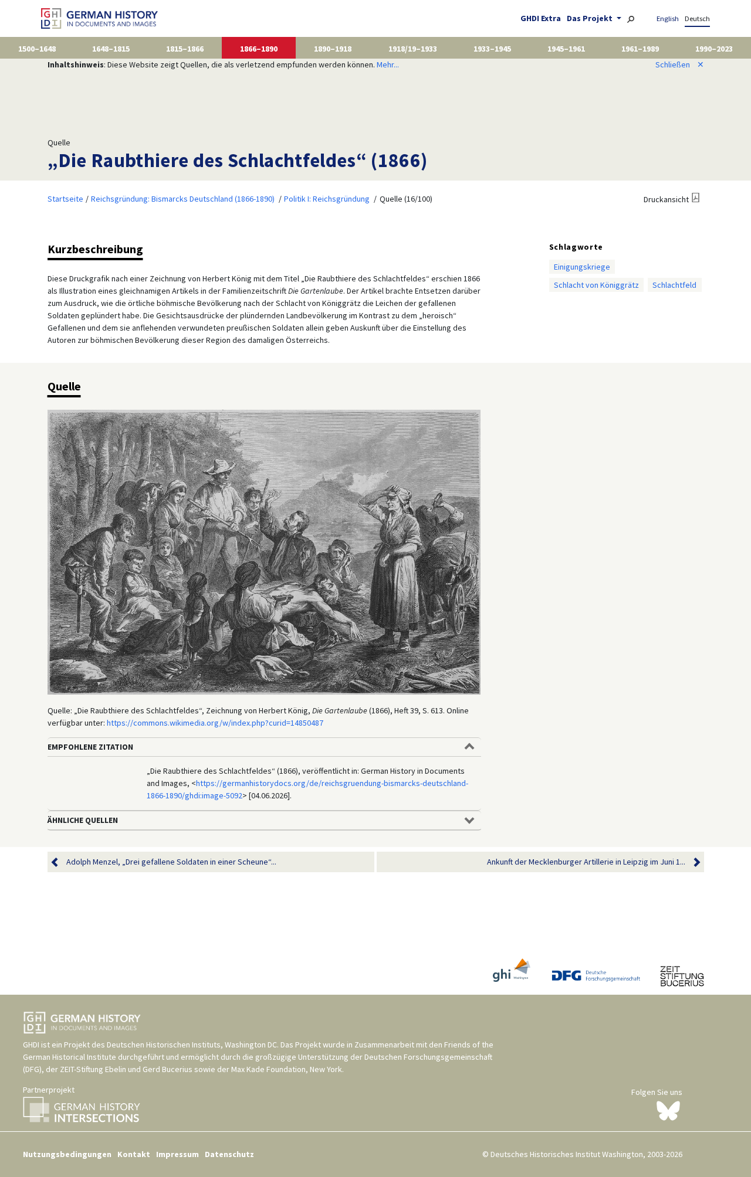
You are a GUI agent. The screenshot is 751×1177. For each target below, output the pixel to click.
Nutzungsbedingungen (67, 1154)
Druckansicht (666, 199)
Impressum (177, 1154)
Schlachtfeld (674, 285)
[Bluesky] (668, 1109)
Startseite (65, 198)
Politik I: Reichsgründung (327, 198)
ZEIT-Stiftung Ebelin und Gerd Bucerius (126, 1069)
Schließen (679, 64)
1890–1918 (332, 48)
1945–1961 (566, 48)
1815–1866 (185, 48)
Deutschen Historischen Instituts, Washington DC (192, 1044)
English (668, 18)
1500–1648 (37, 48)
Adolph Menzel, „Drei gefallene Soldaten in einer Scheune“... (171, 861)
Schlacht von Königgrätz (596, 285)
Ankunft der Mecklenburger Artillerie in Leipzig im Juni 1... (586, 861)
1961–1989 (640, 48)
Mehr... (388, 64)
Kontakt (133, 1154)
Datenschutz (229, 1154)
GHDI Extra (540, 18)
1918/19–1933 (412, 48)
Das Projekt (590, 18)
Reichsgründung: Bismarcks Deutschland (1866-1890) (183, 198)
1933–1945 (492, 48)
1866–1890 (259, 48)
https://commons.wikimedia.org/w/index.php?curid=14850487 (215, 722)
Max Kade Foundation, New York (286, 1069)
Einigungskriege (582, 266)
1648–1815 (111, 48)
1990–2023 (714, 48)
